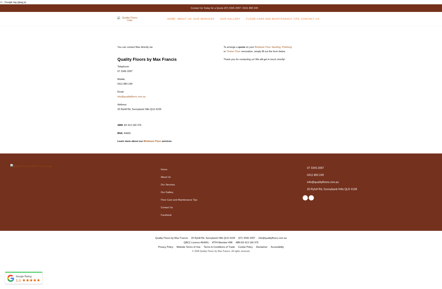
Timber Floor (234, 51)
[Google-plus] (311, 197)
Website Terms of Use (188, 246)
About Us (166, 177)
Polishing (287, 47)
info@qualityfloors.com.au (131, 96)
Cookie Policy (245, 246)
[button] (227, 184)
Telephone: (123, 66)
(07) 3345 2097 (232, 8)
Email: (120, 91)
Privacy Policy (165, 246)
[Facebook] (305, 197)
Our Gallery (167, 192)
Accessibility (277, 246)
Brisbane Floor (152, 141)
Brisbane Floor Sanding (268, 47)
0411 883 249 (250, 8)
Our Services (168, 184)
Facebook (166, 215)
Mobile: (121, 79)
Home (164, 169)
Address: (122, 104)
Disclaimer (261, 246)
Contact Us (167, 207)
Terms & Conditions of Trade (219, 246)
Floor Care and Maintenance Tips (179, 199)
